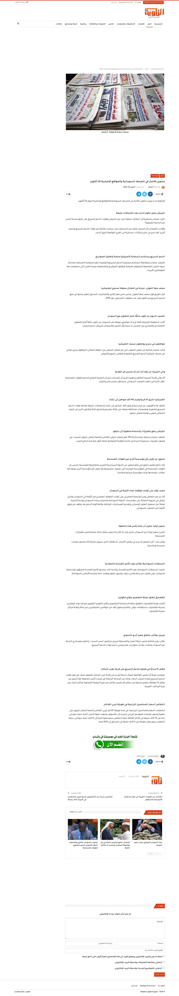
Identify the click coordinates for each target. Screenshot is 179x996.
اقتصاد (141, 24)
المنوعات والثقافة (97, 24)
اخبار (149, 24)
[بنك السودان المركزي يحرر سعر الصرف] (147, 829)
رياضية (83, 24)
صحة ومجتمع (71, 24)
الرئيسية (158, 24)
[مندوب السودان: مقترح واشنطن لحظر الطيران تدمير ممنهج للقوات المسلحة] (83, 829)
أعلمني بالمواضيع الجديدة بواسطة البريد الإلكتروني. (138, 969)
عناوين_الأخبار (141, 756)
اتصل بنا (138, 3)
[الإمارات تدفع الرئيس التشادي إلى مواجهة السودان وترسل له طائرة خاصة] (115, 829)
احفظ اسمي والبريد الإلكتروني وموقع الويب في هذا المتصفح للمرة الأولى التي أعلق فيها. (122, 957)
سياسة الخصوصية (126, 3)
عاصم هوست (19, 992)
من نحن (114, 3)
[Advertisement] (89, 47)
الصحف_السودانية (153, 756)
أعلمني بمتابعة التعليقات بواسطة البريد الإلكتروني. (138, 963)
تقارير (111, 24)
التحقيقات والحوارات (126, 24)
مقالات (59, 24)
